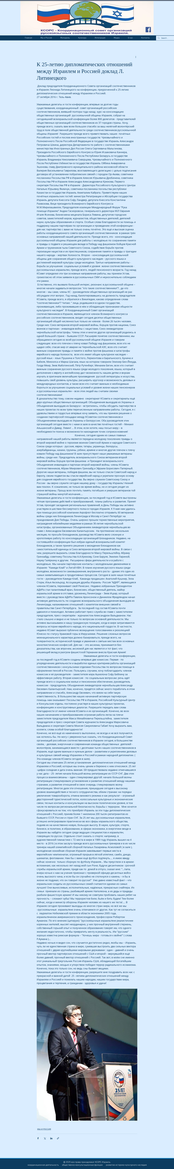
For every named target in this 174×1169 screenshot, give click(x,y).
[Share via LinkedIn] (51, 1138)
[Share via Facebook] (38, 1138)
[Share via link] (58, 1138)
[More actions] (135, 57)
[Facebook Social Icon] (148, 29)
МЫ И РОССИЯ (44, 1129)
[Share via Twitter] (44, 1138)
